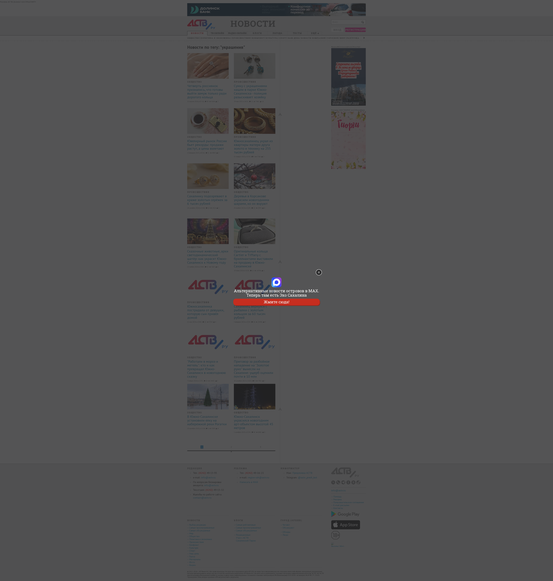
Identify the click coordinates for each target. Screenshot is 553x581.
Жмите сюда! (276, 301)
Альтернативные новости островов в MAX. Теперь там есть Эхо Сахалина (276, 293)
